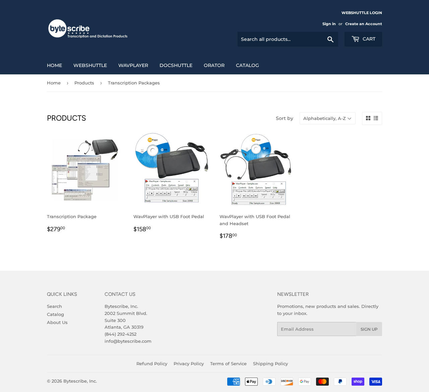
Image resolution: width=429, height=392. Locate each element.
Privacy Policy (189, 363)
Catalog (247, 65)
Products (84, 82)
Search (54, 306)
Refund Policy (151, 363)
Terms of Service (228, 363)
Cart (368, 39)
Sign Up (369, 329)
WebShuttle (90, 65)
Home (54, 65)
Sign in (329, 23)
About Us (57, 322)
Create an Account (363, 23)
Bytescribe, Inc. (80, 381)
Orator (214, 65)
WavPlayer (133, 65)
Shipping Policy (270, 363)
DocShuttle (176, 65)
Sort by (284, 118)
